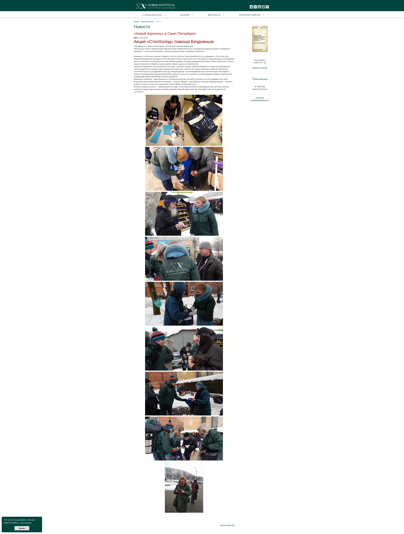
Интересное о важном (249, 15)
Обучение (184, 15)
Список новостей (227, 525)
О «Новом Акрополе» (152, 15)
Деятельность (214, 15)
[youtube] (259, 6)
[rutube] (255, 6)
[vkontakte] (251, 6)
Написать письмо (259, 68)
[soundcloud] (267, 6)
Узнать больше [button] (25, 523)
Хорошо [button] (22, 528)
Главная (136, 21)
